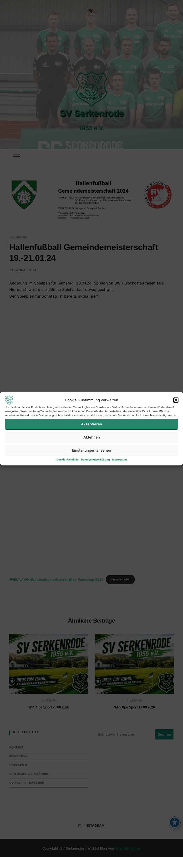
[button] (175, 400)
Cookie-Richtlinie (67, 459)
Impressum (119, 459)
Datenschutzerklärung (95, 459)
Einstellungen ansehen (91, 450)
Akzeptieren (91, 424)
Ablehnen (91, 437)
